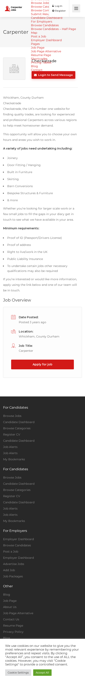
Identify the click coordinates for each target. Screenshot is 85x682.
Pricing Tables (41, 62)
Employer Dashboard (46, 40)
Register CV (11, 434)
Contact (36, 70)
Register (60, 10)
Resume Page (41, 55)
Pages (35, 44)
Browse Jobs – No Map (47, 3)
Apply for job (42, 364)
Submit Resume (42, 14)
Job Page (37, 47)
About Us (10, 607)
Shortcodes (39, 59)
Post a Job (38, 36)
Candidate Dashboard (46, 18)
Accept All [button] (42, 672)
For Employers (41, 21)
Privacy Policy (13, 632)
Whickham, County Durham (39, 336)
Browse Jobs (12, 416)
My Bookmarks (14, 459)
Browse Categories (44, 6)
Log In (58, 5)
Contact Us (11, 619)
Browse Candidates (45, 25)
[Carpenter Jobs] (13, 5)
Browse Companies (45, 10)
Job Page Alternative (46, 51)
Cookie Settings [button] (18, 672)
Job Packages (13, 576)
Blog (34, 66)
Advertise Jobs (13, 564)
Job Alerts (10, 447)
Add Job (9, 570)
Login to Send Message (55, 75)
